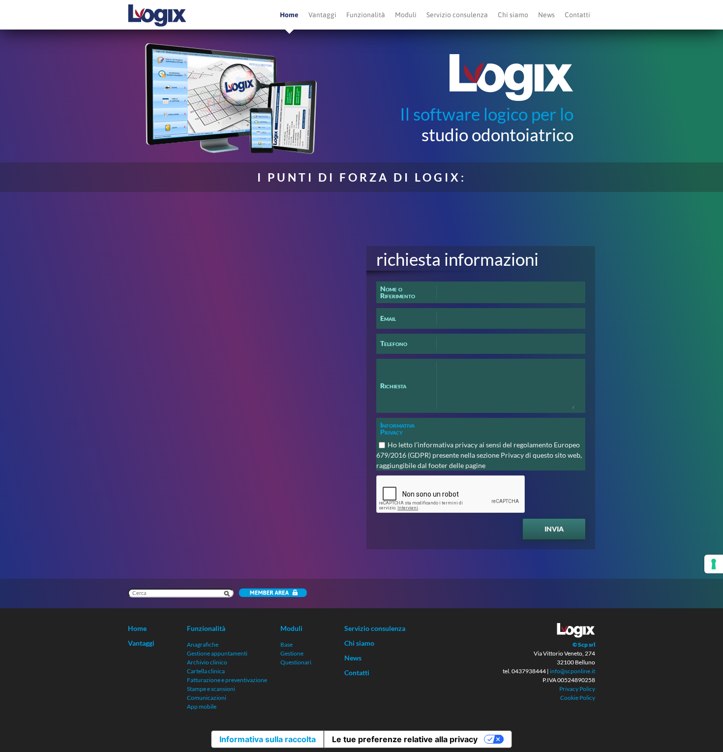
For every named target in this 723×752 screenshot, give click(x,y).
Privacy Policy (577, 688)
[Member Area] (270, 593)
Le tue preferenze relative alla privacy (405, 739)
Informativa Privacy (397, 428)
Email (388, 318)
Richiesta (393, 385)
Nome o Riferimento (397, 292)
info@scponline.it (572, 671)
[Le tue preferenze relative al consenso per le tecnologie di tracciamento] (713, 564)
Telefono (393, 343)
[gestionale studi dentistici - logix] (157, 15)
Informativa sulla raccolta (267, 739)
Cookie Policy (577, 697)
